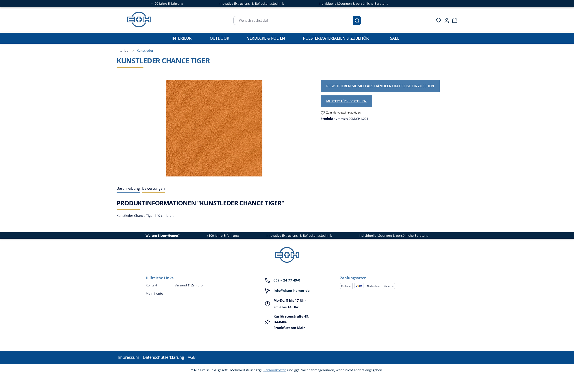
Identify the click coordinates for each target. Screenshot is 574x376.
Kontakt (151, 285)
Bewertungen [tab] (153, 188)
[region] (214, 128)
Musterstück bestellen (346, 101)
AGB (192, 357)
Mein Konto (154, 293)
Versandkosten (274, 370)
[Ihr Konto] (445, 20)
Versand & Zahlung (189, 285)
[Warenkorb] (453, 20)
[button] (384, 273)
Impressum (128, 357)
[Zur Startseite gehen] (139, 19)
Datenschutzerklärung (163, 357)
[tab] (128, 189)
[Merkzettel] (437, 20)
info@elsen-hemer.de (292, 290)
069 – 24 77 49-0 (287, 280)
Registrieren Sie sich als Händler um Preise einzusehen (380, 86)
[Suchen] (357, 20)
